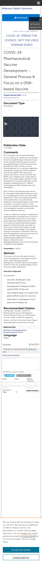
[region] (21, 540)
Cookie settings (28, 536)
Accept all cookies (21, 550)
